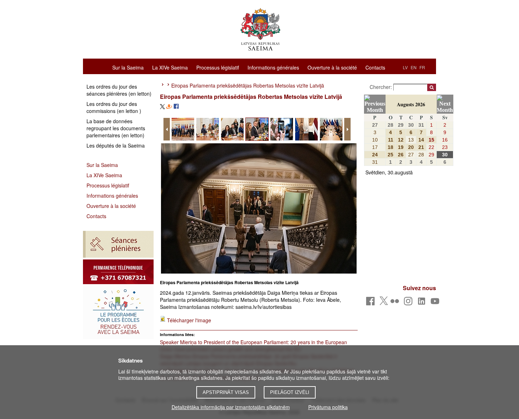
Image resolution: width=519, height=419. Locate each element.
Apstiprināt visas (226, 392)
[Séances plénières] (118, 244)
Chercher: (381, 86)
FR (422, 67)
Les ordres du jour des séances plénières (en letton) (118, 90)
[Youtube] (436, 303)
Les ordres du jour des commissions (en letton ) (113, 107)
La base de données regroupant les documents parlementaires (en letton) (115, 128)
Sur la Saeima (128, 67)
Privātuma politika (328, 407)
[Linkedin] (422, 303)
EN (414, 67)
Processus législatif (217, 67)
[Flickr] (395, 303)
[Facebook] (371, 303)
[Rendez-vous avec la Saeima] (118, 312)
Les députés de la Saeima (115, 145)
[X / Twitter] (384, 303)
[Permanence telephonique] (118, 271)
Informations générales (273, 67)
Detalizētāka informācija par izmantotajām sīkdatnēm (231, 407)
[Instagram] (409, 303)
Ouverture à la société (332, 67)
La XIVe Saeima (170, 67)
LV (405, 67)
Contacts (375, 67)
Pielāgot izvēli (289, 392)
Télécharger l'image (189, 320)
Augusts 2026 (411, 104)
